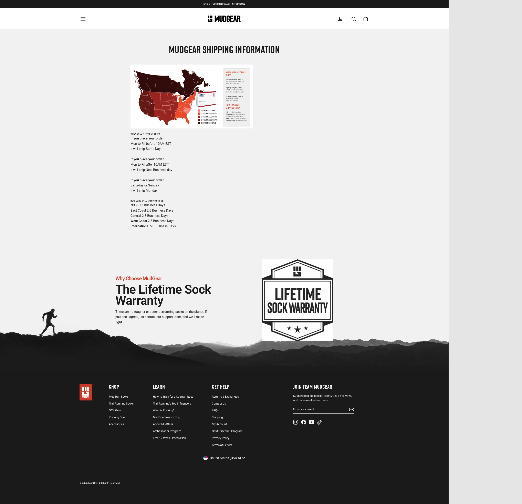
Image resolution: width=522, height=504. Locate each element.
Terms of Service (222, 445)
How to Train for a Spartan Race (173, 396)
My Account (219, 424)
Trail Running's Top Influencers (172, 403)
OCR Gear (115, 410)
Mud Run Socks (118, 396)
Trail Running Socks (121, 403)
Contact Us (219, 403)
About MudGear (163, 424)
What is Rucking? (164, 410)
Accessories (116, 424)
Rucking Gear (117, 417)
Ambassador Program (167, 431)
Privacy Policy (220, 438)
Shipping (217, 417)
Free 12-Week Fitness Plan (169, 438)
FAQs (215, 410)
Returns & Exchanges (225, 396)
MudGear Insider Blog (166, 417)
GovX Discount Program (227, 431)
